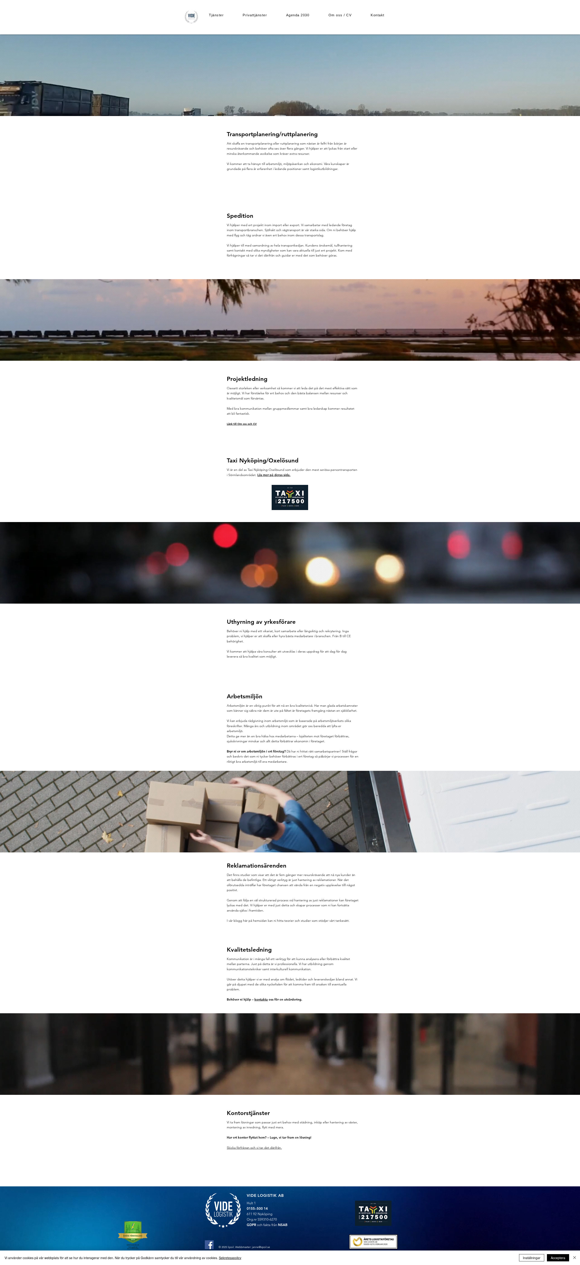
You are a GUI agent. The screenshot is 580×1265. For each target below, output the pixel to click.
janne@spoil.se (261, 1247)
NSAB (283, 1225)
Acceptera (558, 1257)
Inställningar (531, 1257)
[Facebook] (209, 1244)
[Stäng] (574, 1257)
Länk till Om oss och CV (242, 424)
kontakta (261, 999)
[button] (216, 15)
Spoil (231, 1247)
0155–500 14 (257, 1208)
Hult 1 (251, 1203)
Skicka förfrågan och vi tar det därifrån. (254, 1148)
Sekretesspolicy (230, 1257)
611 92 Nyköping (259, 1214)
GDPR (251, 1225)
